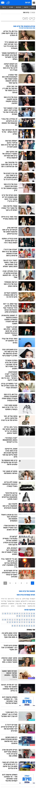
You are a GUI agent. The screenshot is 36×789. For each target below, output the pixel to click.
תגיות (27, 3)
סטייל (24, 603)
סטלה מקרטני (21, 606)
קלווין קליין (18, 603)
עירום (12, 606)
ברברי (17, 599)
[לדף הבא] (5, 583)
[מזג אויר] (8, 2)
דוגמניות (32, 599)
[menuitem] (26, 7)
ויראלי (4, 7)
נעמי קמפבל (10, 601)
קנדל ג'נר (3, 601)
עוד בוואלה (31, 630)
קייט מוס (26, 12)
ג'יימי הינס (11, 599)
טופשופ (18, 601)
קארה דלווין (25, 599)
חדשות (26, 7)
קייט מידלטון (4, 606)
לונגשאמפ (4, 603)
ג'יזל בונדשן (24, 601)
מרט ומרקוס (31, 606)
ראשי (33, 7)
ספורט (11, 7)
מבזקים (18, 7)
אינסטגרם (11, 603)
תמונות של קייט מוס (27, 591)
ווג (20, 599)
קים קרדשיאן (31, 603)
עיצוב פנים (32, 601)
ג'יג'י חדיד (4, 599)
